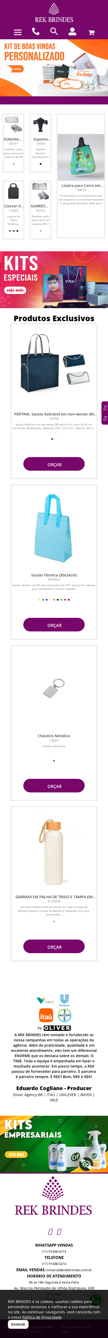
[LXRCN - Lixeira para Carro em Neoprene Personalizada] (81, 157)
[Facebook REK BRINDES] (58, 1231)
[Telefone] (36, 31)
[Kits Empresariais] (54, 1144)
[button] (6, 70)
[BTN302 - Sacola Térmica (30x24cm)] (54, 527)
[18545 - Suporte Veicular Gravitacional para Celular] (40, 124)
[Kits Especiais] (54, 279)
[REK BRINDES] (54, 12)
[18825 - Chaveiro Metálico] (54, 688)
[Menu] (17, 32)
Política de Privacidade (42, 1317)
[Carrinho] (90, 31)
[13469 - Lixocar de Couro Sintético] (13, 191)
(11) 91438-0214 (54, 1251)
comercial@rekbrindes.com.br (68, 1270)
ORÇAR (54, 465)
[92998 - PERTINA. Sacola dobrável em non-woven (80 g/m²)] (54, 366)
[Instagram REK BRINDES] (49, 1231)
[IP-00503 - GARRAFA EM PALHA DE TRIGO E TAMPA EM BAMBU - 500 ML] (54, 849)
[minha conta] (72, 31)
